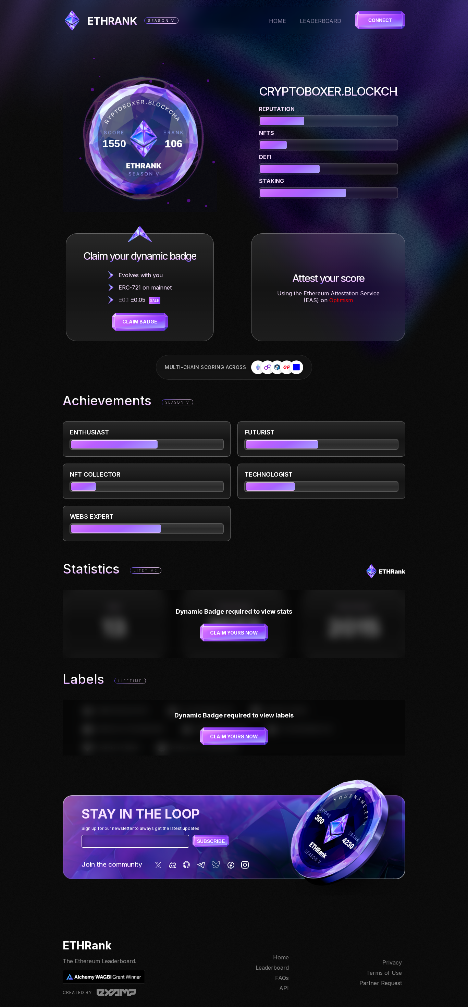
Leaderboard (320, 20)
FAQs (282, 977)
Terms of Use (384, 972)
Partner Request (380, 983)
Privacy (392, 962)
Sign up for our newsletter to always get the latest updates (140, 828)
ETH (112, 21)
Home (277, 20)
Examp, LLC (116, 992)
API (284, 988)
